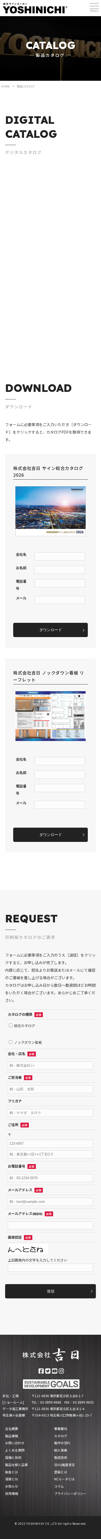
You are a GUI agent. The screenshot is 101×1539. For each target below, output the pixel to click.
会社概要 (11, 1428)
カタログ (60, 1436)
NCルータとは (64, 1479)
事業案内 (60, 1428)
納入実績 (60, 1450)
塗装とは (60, 1472)
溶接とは (11, 1479)
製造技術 (60, 1457)
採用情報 (11, 1493)
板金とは (11, 1472)
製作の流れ (62, 1443)
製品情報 (11, 1436)
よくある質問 (15, 1450)
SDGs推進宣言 (64, 1465)
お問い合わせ (15, 1443)
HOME (5, 86)
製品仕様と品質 (16, 1465)
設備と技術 (13, 1457)
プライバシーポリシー (70, 1493)
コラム (59, 1486)
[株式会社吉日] (35, 8)
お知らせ (11, 1486)
